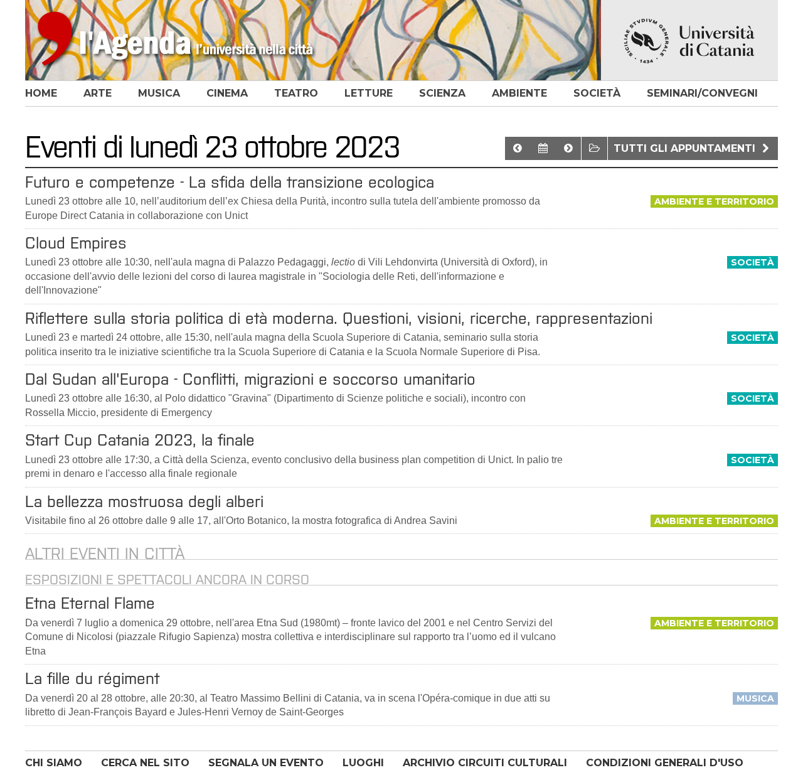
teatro (296, 93)
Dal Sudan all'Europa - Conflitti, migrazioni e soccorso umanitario (250, 379)
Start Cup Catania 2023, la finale (140, 439)
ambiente (519, 93)
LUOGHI (363, 763)
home (41, 93)
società (596, 93)
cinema (227, 93)
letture (368, 93)
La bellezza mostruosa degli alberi (144, 501)
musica (159, 93)
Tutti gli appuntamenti (686, 148)
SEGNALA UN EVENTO (266, 763)
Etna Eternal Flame (90, 603)
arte (97, 93)
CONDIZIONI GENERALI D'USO (664, 763)
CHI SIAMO (53, 763)
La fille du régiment (92, 678)
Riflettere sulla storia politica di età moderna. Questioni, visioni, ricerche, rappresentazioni (338, 318)
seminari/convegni (702, 93)
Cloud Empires (76, 242)
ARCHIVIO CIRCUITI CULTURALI (485, 763)
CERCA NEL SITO (145, 763)
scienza (442, 93)
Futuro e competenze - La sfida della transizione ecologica (229, 182)
